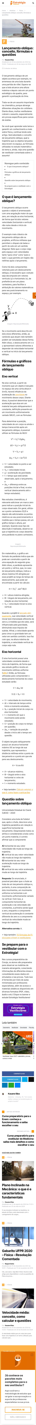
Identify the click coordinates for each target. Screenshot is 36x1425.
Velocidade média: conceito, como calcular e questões (16, 1316)
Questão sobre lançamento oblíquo (17, 180)
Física (21, 10)
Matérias (12, 10)
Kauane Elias (9, 60)
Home (4, 10)
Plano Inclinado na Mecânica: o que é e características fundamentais (16, 1191)
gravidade (20, 394)
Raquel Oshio (9, 1264)
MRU (5, 673)
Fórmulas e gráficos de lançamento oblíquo (17, 173)
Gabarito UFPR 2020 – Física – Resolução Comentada (17, 1255)
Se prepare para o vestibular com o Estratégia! (18, 187)
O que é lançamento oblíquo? (17, 167)
